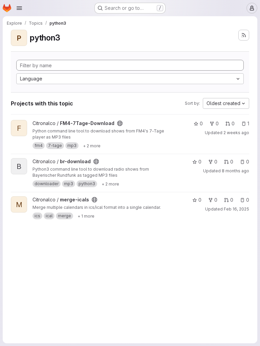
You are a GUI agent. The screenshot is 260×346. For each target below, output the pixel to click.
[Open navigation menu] (19, 8)
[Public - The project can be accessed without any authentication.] (120, 123)
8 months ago (235, 170)
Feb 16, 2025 (236, 209)
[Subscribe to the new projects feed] (243, 35)
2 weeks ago (236, 132)
